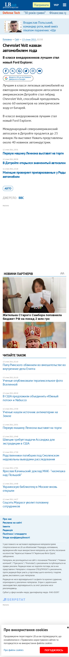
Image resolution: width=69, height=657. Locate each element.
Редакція (8, 530)
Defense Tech (11, 13)
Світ (17, 39)
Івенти (6, 526)
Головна (7, 39)
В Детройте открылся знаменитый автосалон (34, 163)
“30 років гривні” (35, 13)
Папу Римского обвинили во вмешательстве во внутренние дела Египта (34, 367)
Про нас (7, 518)
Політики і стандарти (15, 533)
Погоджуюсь (54, 650)
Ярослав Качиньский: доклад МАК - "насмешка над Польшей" (34, 473)
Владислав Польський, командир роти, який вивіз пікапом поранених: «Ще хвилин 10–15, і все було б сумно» (41, 30)
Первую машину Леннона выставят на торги (33, 153)
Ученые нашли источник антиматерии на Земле (30, 414)
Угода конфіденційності (16, 537)
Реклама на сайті (12, 522)
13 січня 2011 (29, 39)
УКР (56, 5)
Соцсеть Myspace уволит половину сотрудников (25, 504)
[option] (34, 26)
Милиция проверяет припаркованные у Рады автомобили (34, 174)
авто (7, 188)
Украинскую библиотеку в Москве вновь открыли (30, 489)
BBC (21, 198)
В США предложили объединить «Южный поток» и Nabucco (30, 398)
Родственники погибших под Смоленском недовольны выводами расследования (31, 457)
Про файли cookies (13, 650)
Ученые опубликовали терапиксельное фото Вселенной (33, 382)
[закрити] (68, 627)
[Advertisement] (34, 234)
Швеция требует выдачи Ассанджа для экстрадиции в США (29, 441)
